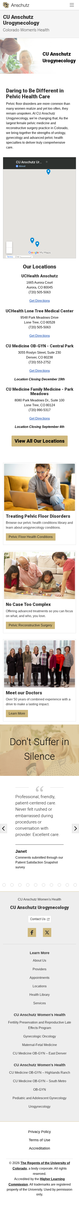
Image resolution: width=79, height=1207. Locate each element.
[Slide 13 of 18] (67, 885)
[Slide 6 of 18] (12, 885)
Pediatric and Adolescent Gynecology (39, 1098)
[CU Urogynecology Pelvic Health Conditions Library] (39, 504)
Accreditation (39, 1148)
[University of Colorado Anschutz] (16, 5)
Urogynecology (39, 1106)
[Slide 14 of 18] (75, 885)
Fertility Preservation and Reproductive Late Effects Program (39, 1025)
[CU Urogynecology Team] (39, 680)
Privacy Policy (39, 1132)
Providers (39, 969)
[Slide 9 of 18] (35, 885)
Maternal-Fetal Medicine (39, 1045)
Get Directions (39, 300)
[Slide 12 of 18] (59, 885)
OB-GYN (39, 1089)
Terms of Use (39, 1140)
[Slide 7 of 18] (19, 885)
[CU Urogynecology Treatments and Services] (39, 592)
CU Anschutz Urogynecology (21, 20)
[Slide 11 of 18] (51, 885)
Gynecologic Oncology (39, 1036)
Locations (40, 986)
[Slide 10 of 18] (43, 885)
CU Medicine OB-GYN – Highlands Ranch (39, 1072)
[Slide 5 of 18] (4, 885)
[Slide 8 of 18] (27, 885)
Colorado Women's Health (26, 30)
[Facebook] (32, 938)
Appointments (39, 977)
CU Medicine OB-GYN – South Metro (39, 1081)
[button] (4, 828)
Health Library (39, 994)
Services (39, 1003)
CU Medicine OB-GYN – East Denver (39, 1053)
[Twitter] (47, 938)
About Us (39, 960)
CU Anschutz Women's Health (39, 899)
